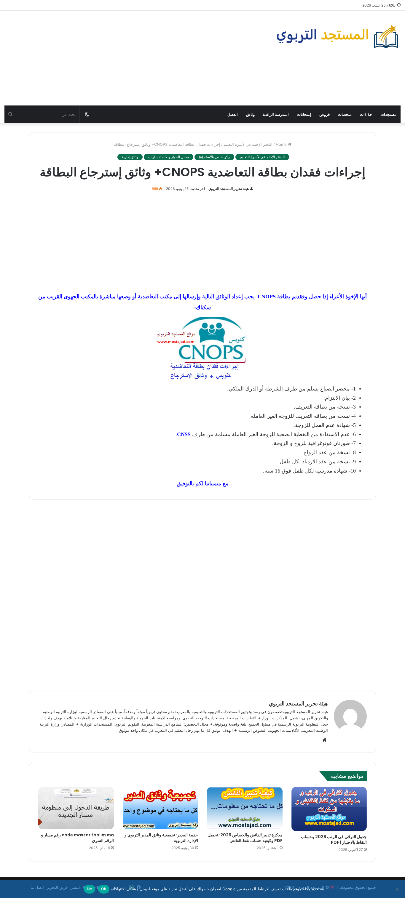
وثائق (250, 114)
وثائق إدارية (130, 157)
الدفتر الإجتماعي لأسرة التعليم (248, 144)
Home (282, 144)
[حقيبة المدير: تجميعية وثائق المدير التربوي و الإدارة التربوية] (160, 808)
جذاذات (366, 114)
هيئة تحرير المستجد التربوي (228, 188)
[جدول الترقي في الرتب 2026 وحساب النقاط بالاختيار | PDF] (329, 809)
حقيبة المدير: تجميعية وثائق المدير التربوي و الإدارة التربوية (161, 837)
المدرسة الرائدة (276, 114)
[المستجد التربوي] (338, 37)
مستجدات (388, 114)
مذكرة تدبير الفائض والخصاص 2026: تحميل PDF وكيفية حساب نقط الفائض (245, 837)
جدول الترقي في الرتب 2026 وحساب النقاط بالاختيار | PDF (334, 839)
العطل (232, 114)
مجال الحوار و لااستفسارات (168, 157)
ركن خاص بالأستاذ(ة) (214, 157)
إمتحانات (304, 114)
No (90, 888)
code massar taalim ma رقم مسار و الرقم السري (77, 837)
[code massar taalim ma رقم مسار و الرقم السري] (76, 808)
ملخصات (345, 114)
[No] (398, 889)
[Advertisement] (135, 58)
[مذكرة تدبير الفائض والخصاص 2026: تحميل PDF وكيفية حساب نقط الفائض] (245, 808)
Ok (103, 888)
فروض (324, 114)
